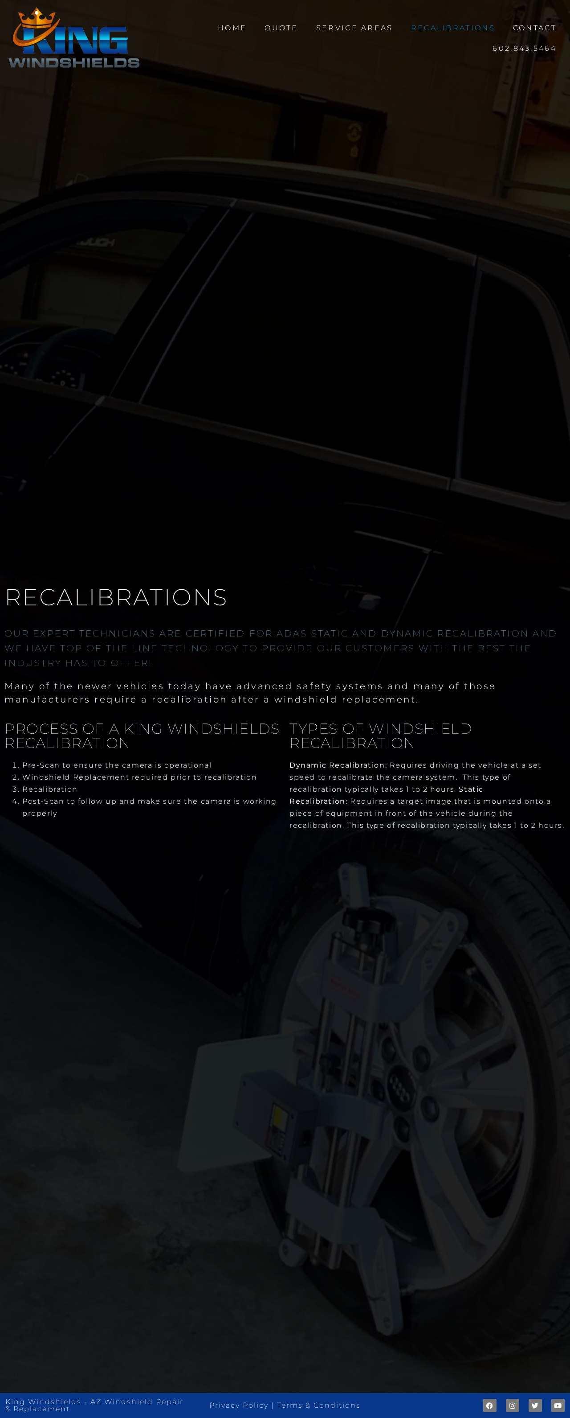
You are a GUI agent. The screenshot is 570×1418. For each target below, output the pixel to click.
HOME (232, 28)
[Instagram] (512, 1405)
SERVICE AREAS (354, 28)
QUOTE (281, 28)
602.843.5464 (525, 48)
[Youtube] (558, 1405)
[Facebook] (490, 1405)
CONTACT (535, 28)
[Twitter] (535, 1405)
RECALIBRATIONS (453, 28)
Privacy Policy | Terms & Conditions (285, 1405)
